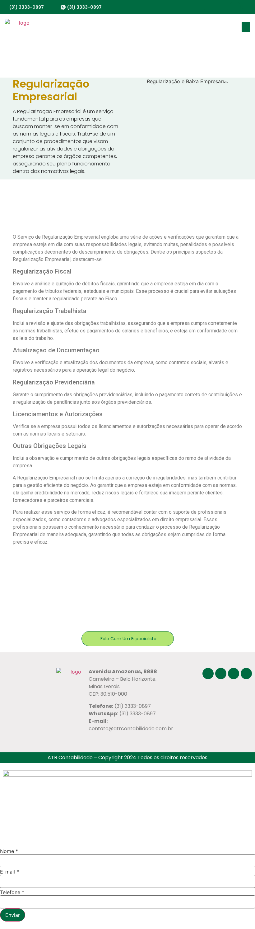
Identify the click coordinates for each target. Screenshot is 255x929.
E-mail (9, 871)
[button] (246, 27)
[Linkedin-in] (247, 7)
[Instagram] (222, 7)
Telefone (12, 892)
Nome (9, 851)
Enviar (12, 915)
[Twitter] (235, 7)
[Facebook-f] (209, 7)
